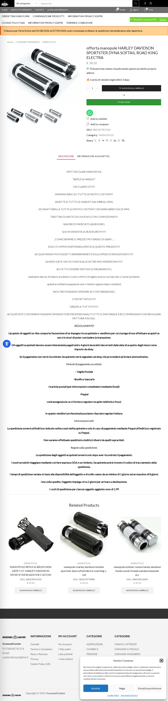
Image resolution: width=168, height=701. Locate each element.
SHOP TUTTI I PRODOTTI (21, 10)
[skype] (122, 140)
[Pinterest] (107, 140)
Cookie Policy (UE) (13, 22)
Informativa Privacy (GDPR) (85, 16)
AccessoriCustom (55, 693)
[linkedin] (115, 140)
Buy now (125, 102)
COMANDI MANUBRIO (28, 42)
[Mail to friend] (111, 140)
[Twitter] (95, 140)
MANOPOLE (49, 42)
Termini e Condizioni (79, 22)
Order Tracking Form (15, 16)
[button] (161, 660)
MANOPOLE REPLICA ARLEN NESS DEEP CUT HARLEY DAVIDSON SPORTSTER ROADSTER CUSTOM (31, 570)
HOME (5, 10)
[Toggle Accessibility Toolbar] (6, 343)
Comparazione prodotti (48, 16)
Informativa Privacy (129, 695)
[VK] (103, 140)
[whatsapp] (119, 140)
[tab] (66, 156)
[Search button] (135, 3)
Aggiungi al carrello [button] (31, 590)
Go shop (163, 19)
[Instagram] (151, 3)
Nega (122, 688)
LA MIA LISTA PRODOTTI (57, 10)
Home (10, 42)
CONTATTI (39, 10)
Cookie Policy (113, 695)
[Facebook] (145, 3)
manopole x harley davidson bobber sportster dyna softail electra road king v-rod (84, 570)
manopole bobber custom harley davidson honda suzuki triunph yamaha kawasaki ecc (137, 570)
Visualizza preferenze (149, 688)
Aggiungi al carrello (133, 88)
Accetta (95, 688)
